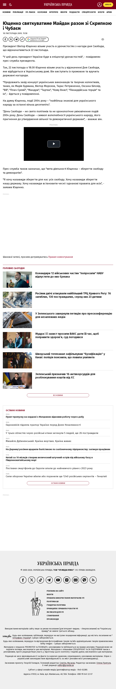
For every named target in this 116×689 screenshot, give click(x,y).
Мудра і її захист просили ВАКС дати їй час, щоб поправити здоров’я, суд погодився (67, 335)
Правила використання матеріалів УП (65, 598)
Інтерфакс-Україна (21, 638)
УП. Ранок (30, 12)
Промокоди (53, 619)
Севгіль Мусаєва (67, 663)
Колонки (42, 12)
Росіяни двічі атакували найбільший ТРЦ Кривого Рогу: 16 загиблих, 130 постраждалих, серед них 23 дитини (73, 295)
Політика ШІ (53, 601)
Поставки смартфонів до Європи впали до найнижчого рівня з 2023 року (49, 468)
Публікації (18, 12)
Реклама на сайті (55, 591)
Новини (6, 12)
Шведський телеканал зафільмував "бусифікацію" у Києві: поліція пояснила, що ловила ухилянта (70, 355)
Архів (109, 12)
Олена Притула (103, 663)
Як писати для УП (55, 612)
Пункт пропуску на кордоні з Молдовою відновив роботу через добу (45, 416)
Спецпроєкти (89, 12)
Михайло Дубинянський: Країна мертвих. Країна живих (38, 441)
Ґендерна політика (56, 605)
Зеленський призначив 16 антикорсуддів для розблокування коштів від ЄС (65, 375)
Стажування (53, 616)
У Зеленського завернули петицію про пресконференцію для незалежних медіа (73, 315)
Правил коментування (60, 257)
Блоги (101, 12)
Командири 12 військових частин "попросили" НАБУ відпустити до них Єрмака (69, 275)
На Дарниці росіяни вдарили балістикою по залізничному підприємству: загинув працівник (58, 449)
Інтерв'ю (53, 12)
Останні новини (15, 410)
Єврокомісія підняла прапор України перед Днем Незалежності (43, 424)
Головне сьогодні (14, 268)
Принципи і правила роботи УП (62, 608)
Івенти (63, 12)
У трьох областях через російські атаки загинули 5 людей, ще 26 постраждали (52, 433)
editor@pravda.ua (66, 665)
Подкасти (74, 12)
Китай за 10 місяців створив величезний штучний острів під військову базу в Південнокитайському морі (49, 459)
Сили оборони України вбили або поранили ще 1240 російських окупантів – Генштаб (56, 476)
